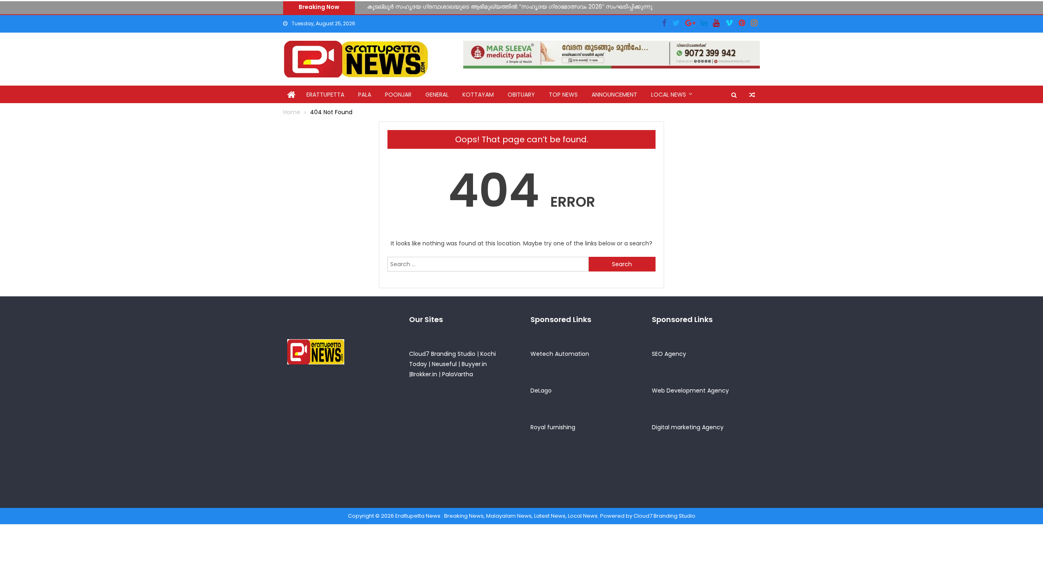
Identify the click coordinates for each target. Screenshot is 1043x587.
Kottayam (478, 94)
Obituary (521, 94)
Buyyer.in (474, 364)
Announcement (614, 94)
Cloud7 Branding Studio (442, 354)
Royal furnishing (552, 427)
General (437, 94)
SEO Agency (669, 354)
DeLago (541, 390)
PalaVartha (457, 374)
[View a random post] (752, 95)
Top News (563, 94)
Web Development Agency (690, 390)
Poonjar (398, 94)
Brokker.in (424, 374)
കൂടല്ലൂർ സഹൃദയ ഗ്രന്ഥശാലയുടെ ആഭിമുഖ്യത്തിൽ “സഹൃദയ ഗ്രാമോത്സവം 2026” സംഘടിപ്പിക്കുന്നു (509, 6)
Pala (364, 94)
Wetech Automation (559, 354)
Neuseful (444, 364)
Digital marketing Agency (688, 427)
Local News (668, 94)
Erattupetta (325, 94)
